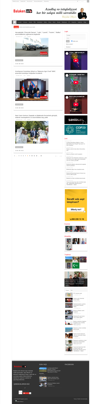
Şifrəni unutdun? (69, 44)
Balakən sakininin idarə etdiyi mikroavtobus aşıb (53, 378)
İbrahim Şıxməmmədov (82, 398)
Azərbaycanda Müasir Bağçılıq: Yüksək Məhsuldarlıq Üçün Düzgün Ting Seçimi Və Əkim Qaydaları (49, 370)
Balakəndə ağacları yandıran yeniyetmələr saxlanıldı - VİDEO (79, 305)
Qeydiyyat (68, 47)
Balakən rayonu (16, 1)
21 (41, 155)
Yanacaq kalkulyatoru (38, 1)
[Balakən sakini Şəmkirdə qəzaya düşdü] (69, 300)
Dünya (49, 22)
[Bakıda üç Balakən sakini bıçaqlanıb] (69, 312)
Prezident (19, 22)
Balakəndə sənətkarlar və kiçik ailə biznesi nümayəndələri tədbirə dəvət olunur (80, 342)
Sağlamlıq (80, 22)
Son (71, 290)
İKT (69, 22)
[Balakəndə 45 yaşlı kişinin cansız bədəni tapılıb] (69, 318)
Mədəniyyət (64, 22)
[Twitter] (77, 1)
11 (34, 155)
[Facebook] (76, 1)
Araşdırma (74, 22)
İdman (54, 22)
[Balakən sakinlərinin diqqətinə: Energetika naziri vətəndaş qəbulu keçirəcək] (69, 323)
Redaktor (29, 36)
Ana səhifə (14, 22)
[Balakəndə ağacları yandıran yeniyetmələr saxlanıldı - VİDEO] (69, 305)
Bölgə (85, 22)
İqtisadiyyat (39, 22)
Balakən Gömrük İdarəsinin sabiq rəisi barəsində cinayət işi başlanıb (79, 335)
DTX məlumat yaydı (77, 293)
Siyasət (30, 22)
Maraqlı (58, 22)
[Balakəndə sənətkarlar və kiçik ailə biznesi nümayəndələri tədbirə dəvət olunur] (69, 342)
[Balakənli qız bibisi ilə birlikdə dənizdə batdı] (69, 329)
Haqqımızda (22, 1)
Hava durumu (29, 1)
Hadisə (45, 22)
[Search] (88, 1)
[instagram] (79, 1)
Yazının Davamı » (19, 60)
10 (31, 155)
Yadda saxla (75, 41)
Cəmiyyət (25, 22)
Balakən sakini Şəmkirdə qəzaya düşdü (27, 27)
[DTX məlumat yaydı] (69, 295)
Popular (67, 290)
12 (36, 155)
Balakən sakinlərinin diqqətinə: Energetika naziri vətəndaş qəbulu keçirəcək (79, 323)
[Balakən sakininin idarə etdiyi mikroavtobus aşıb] (43, 379)
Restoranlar (46, 1)
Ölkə (35, 22)
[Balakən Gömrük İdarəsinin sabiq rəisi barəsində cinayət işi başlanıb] (69, 335)
